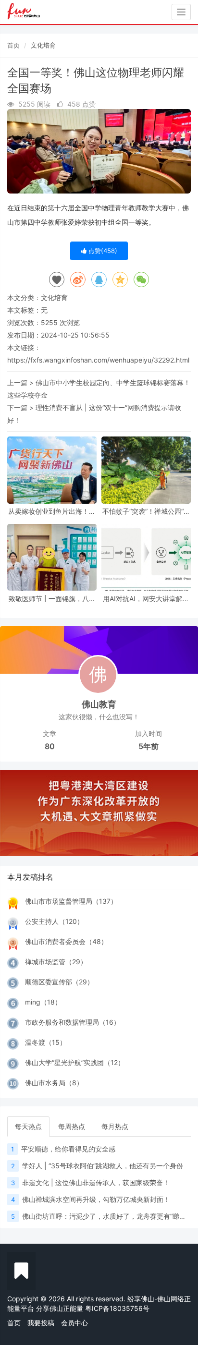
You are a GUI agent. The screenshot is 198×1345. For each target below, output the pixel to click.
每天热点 (28, 1126)
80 (50, 746)
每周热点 (71, 1126)
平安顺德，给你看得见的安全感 (68, 1149)
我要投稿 (40, 1323)
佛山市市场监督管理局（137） (71, 901)
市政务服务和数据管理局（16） (72, 1022)
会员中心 (74, 1323)
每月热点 (114, 1126)
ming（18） (43, 1002)
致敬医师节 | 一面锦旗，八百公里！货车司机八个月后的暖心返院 (52, 598)
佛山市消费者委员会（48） (66, 941)
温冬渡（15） (45, 1042)
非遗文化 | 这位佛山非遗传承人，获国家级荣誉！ (96, 1182)
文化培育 (43, 45)
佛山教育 (99, 704)
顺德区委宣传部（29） (59, 982)
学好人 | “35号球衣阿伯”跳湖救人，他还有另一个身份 (102, 1166)
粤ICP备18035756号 (117, 1308)
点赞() (102, 250)
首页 (13, 45)
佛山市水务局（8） (54, 1082)
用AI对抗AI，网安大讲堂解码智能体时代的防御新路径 (146, 598)
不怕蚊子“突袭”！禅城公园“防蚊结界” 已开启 (146, 511)
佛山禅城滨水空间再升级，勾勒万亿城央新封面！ (96, 1199)
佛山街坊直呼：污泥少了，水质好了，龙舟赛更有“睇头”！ (108, 1216)
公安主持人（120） (54, 921)
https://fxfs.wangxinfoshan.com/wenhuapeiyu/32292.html (98, 360)
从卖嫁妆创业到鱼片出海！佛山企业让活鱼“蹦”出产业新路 (52, 511)
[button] (15, 813)
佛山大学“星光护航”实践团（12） (74, 1062)
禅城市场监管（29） (56, 961)
